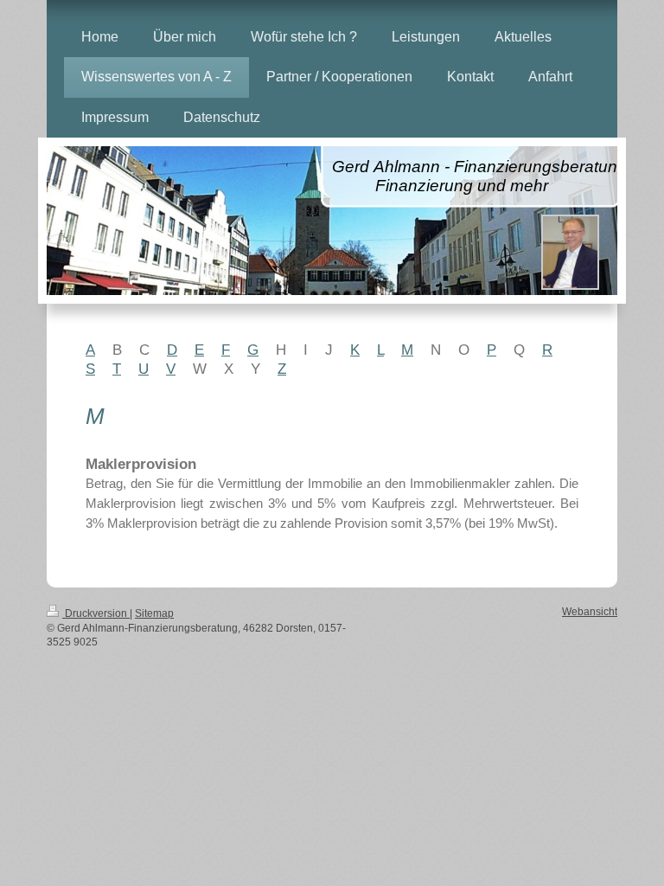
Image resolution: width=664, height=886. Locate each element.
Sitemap (154, 613)
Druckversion (96, 613)
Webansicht (589, 611)
